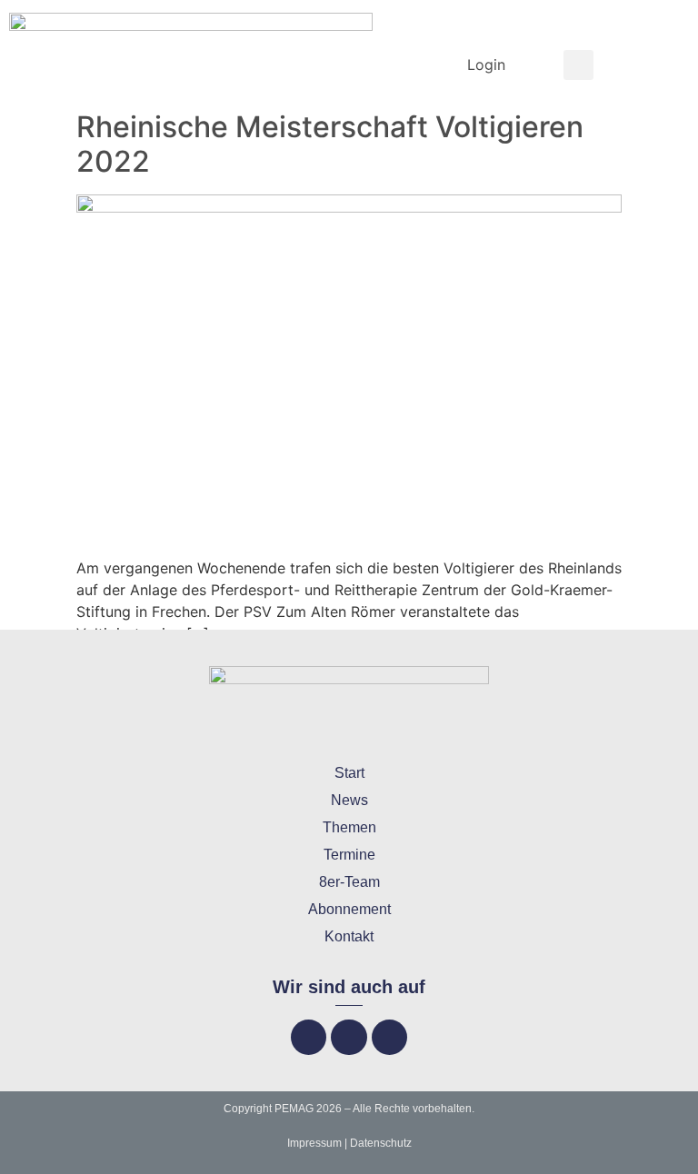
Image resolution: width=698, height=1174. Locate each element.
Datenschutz (381, 1143)
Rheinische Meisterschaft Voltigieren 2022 (329, 144)
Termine (349, 854)
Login (486, 64)
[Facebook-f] (308, 1037)
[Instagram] (348, 1037)
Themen (349, 827)
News (349, 800)
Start (349, 773)
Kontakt (349, 936)
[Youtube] (389, 1037)
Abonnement (349, 909)
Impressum (314, 1143)
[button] (578, 65)
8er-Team (349, 882)
